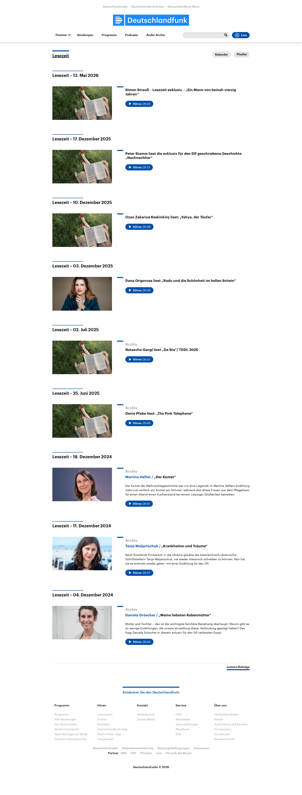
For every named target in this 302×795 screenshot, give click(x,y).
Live (244, 35)
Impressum (201, 748)
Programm (109, 35)
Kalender (221, 54)
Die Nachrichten (65, 724)
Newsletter (183, 719)
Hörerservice (145, 714)
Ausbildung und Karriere (231, 724)
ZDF (133, 753)
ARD (124, 753)
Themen (61, 35)
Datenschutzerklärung (137, 748)
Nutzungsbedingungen (173, 748)
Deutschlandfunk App (112, 729)
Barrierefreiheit (224, 739)
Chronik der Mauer (179, 753)
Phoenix (146, 753)
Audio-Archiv (155, 35)
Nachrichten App (109, 734)
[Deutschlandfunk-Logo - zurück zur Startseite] (151, 20)
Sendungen (85, 35)
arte (158, 753)
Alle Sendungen (65, 719)
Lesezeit (60, 56)
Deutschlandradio (115, 6)
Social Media (146, 719)
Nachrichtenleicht (66, 729)
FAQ (178, 714)
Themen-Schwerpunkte (70, 739)
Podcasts (131, 35)
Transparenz (222, 729)
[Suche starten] (226, 35)
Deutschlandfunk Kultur (147, 6)
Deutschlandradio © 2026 (151, 767)
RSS (178, 734)
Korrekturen (222, 734)
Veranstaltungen (187, 724)
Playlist (242, 54)
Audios (102, 719)
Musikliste (182, 729)
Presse (218, 719)
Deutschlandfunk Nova (183, 6)
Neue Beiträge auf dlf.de (71, 734)
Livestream (105, 714)
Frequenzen (105, 739)
